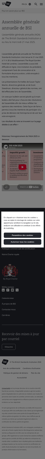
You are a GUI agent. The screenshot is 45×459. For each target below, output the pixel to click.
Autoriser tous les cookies (22, 242)
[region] (22, 229)
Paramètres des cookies (22, 235)
